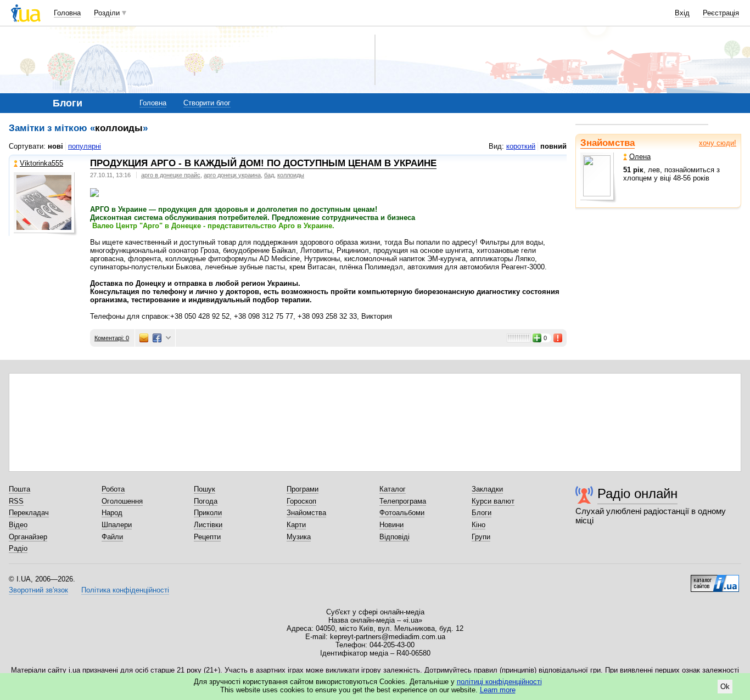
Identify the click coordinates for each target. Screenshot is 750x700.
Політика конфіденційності (125, 590)
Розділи (107, 13)
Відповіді (394, 537)
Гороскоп (301, 501)
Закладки (487, 489)
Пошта (19, 489)
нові (55, 146)
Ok (725, 686)
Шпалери (117, 525)
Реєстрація (721, 13)
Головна (67, 13)
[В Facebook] (157, 338)
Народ (112, 513)
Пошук (204, 489)
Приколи (208, 513)
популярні (84, 146)
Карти (296, 525)
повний (553, 146)
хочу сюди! (717, 143)
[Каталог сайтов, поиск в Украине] (715, 579)
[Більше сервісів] (168, 338)
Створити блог (207, 103)
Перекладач (29, 513)
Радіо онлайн (637, 493)
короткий (520, 146)
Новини (391, 525)
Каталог (392, 489)
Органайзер (28, 537)
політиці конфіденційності (499, 682)
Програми (302, 489)
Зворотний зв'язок (38, 590)
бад (269, 175)
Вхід (682, 13)
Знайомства (607, 143)
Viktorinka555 (41, 163)
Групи (481, 537)
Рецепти (207, 537)
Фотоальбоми (401, 513)
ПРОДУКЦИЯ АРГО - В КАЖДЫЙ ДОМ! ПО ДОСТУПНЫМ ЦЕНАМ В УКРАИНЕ (263, 163)
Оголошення (122, 501)
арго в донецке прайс (170, 175)
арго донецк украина (232, 175)
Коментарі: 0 (111, 338)
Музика (299, 537)
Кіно (478, 525)
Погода (205, 501)
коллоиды (290, 175)
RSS (16, 501)
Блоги (481, 513)
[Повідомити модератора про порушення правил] (558, 338)
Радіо (18, 548)
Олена (640, 157)
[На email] (143, 338)
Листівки (208, 525)
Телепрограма (402, 501)
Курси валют (493, 501)
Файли (112, 537)
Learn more (498, 690)
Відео (18, 525)
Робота (113, 489)
